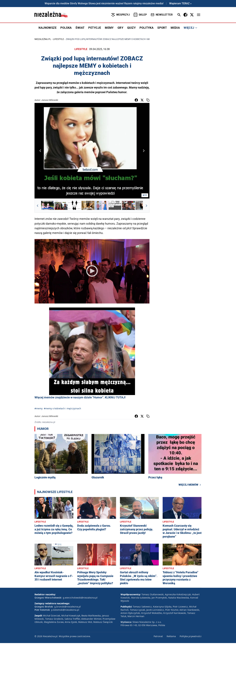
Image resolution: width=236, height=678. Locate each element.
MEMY (109, 27)
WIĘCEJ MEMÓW (188, 484)
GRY (120, 27)
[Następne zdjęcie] (143, 150)
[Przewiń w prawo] (146, 205)
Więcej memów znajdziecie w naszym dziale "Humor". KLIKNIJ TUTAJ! (80, 397)
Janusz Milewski (49, 100)
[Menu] (198, 14)
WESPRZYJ (123, 14)
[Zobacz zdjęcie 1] (47, 206)
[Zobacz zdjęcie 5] (101, 206)
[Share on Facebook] (136, 100)
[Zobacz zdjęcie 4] (88, 206)
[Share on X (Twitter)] (142, 100)
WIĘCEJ (189, 27)
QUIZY (131, 27)
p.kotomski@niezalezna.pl (65, 609)
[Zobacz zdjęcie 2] (61, 206)
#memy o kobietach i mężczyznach (62, 408)
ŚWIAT (79, 27)
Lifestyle (58, 39)
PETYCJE (94, 27)
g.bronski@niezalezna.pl (67, 606)
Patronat (158, 636)
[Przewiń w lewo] (37, 205)
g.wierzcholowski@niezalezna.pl (80, 597)
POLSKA (66, 27)
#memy (39, 408)
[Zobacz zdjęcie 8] (141, 206)
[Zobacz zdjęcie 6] (115, 206)
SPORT (162, 27)
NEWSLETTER (164, 14)
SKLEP (143, 14)
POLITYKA (146, 27)
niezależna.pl (43, 39)
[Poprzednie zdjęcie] (40, 150)
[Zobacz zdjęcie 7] (128, 206)
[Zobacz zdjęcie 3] (74, 206)
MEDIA (175, 27)
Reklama (171, 636)
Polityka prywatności (190, 636)
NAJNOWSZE (48, 27)
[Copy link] (147, 100)
